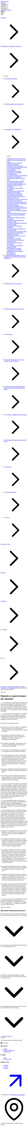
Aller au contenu (5, 1)
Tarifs (2, 10)
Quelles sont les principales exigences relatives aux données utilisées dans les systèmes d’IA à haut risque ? (14, 915)
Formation (3, 6)
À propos (6, 1065)
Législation (3, 4)
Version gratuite (7, 10)
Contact (6, 1066)
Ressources (4, 8)
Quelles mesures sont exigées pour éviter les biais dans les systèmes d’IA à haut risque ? (13, 1007)
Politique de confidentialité (18, 1094)
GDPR (5, 1049)
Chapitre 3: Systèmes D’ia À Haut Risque (13, 687)
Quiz (3, 658)
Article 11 (10, 1036)
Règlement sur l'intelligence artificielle (11, 46)
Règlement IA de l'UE (9, 1050)
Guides (3, 572)
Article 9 (4, 1036)
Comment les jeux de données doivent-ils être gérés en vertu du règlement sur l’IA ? (14, 945)
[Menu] (2, 14)
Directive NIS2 (6, 544)
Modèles (4, 601)
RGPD (4, 17)
